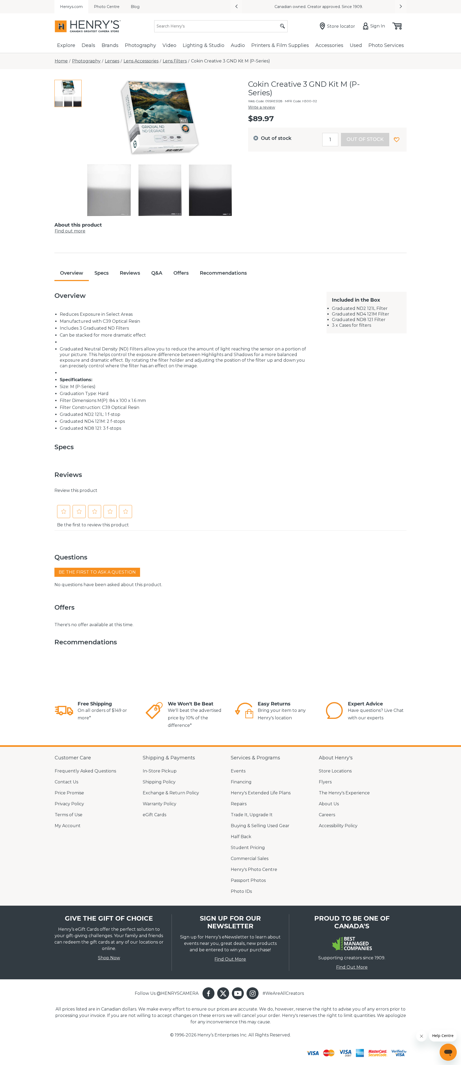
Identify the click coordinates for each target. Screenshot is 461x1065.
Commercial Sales (249, 858)
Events (238, 771)
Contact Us (66, 781)
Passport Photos (248, 880)
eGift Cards (154, 814)
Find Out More (230, 959)
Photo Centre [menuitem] (107, 6)
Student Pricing (248, 847)
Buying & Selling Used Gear (260, 825)
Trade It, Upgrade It (252, 814)
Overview (71, 273)
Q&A (156, 273)
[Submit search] (282, 26)
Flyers (325, 781)
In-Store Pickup (160, 771)
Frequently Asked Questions (85, 771)
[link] (64, 711)
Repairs (239, 803)
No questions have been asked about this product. (108, 584)
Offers (181, 273)
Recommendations (223, 273)
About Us (329, 803)
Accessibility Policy (338, 825)
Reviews (130, 273)
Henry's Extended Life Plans (261, 792)
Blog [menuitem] (135, 6)
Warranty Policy (159, 803)
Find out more (70, 231)
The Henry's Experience (344, 792)
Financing (241, 781)
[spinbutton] (330, 139)
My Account (68, 825)
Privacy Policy (69, 803)
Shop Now (109, 957)
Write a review (261, 107)
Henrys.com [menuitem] (71, 6)
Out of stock (365, 139)
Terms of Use (68, 814)
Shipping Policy (159, 781)
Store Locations (335, 771)
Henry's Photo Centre (254, 869)
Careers (327, 814)
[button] (236, 6)
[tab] (68, 93)
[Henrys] (87, 26)
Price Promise (69, 792)
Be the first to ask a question (97, 572)
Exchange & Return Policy (171, 792)
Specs (101, 273)
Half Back (241, 836)
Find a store (276, 6)
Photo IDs (241, 891)
